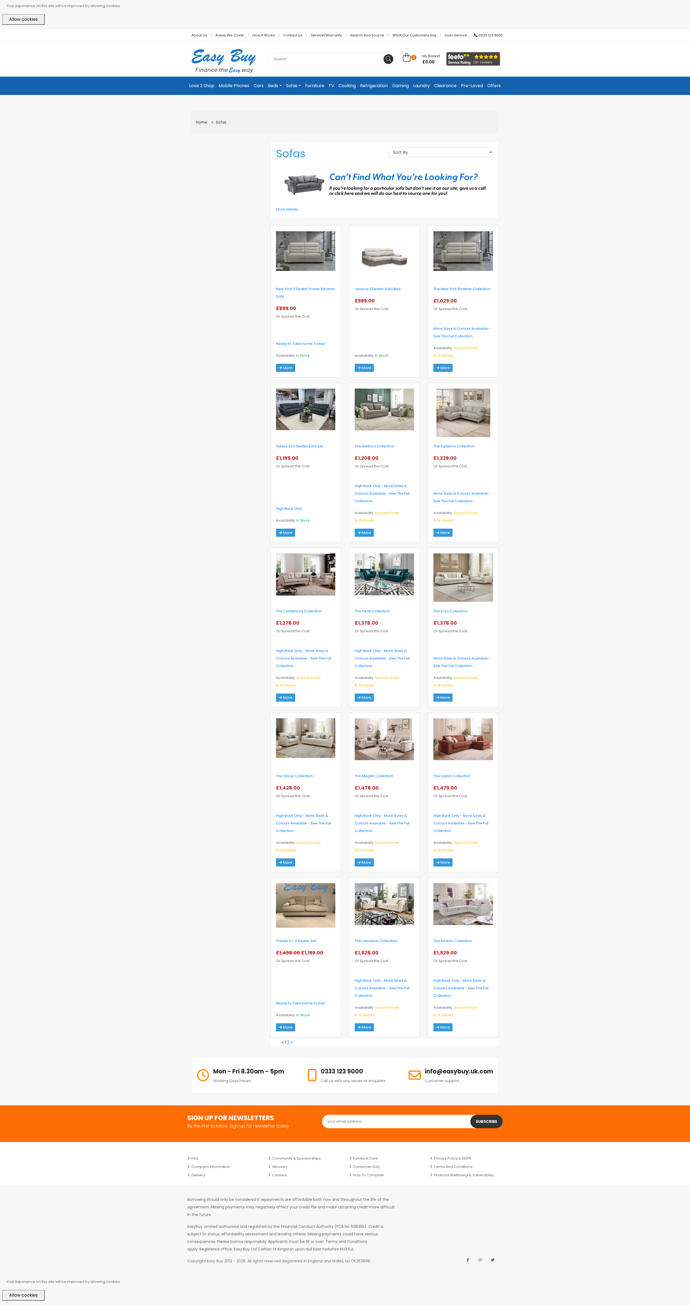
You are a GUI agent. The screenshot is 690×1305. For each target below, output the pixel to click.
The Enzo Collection (450, 611)
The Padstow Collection (454, 446)
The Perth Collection (372, 611)
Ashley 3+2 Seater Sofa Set (299, 446)
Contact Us (292, 35)
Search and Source (367, 35)
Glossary (280, 1166)
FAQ (194, 1158)
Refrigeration (374, 86)
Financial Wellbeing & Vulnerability (464, 1175)
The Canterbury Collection (299, 611)
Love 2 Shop (201, 86)
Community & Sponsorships (296, 1158)
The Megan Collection (374, 776)
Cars (259, 86)
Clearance (445, 86)
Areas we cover (229, 35)
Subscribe (486, 1121)
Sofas (292, 86)
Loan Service (456, 35)
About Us (199, 35)
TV (331, 86)
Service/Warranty (326, 35)
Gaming (400, 86)
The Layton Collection (452, 776)
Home (201, 122)
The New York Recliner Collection (462, 288)
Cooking (347, 86)
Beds (273, 86)
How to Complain (368, 1175)
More (287, 368)
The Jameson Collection (376, 940)
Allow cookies (23, 19)
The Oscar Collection (294, 776)
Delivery (198, 1175)
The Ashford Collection (374, 446)
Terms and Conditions (453, 1166)
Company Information (210, 1166)
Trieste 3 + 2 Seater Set (296, 940)
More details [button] (287, 209)
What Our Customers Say (414, 35)
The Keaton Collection (452, 940)
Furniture (314, 86)
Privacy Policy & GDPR (452, 1158)
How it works (264, 35)
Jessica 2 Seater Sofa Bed (378, 288)
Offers (494, 86)
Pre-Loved (472, 86)
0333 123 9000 (490, 35)
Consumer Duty (366, 1166)
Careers (279, 1175)
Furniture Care (365, 1158)
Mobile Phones (234, 86)
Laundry (421, 86)
